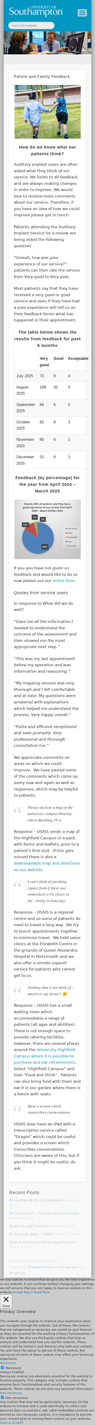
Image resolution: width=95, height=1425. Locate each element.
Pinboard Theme (40, 1267)
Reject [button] (28, 1292)
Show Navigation (82, 13)
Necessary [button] (8, 1363)
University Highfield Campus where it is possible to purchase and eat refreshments (44, 1056)
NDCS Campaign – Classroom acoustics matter (44, 1213)
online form (64, 580)
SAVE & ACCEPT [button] (12, 1423)
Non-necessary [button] (11, 1393)
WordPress (17, 1273)
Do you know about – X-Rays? (31, 1234)
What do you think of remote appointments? (42, 1242)
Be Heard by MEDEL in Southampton (36, 1200)
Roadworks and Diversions (29, 1226)
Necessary (13, 1368)
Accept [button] (18, 1292)
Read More (42, 1292)
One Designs (67, 1267)
